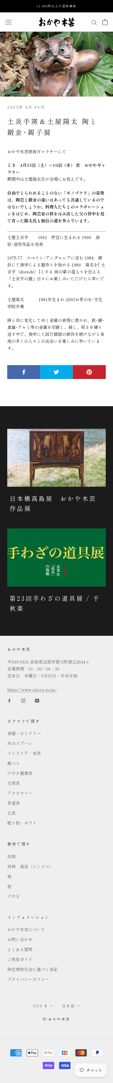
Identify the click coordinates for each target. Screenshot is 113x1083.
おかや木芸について (26, 929)
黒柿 (11, 856)
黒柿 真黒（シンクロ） (30, 866)
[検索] (94, 21)
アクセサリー (20, 793)
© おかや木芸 (56, 1018)
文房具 (13, 783)
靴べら (13, 763)
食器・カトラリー (24, 733)
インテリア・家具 (24, 753)
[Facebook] (9, 699)
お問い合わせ (20, 939)
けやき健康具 (20, 773)
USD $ (40, 1005)
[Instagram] (23, 699)
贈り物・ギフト (22, 823)
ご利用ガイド (20, 959)
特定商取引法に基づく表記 (32, 969)
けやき (13, 896)
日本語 (68, 1005)
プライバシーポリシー (28, 979)
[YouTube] (37, 699)
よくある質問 (20, 949)
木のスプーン (20, 743)
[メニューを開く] (8, 21)
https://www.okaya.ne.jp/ (32, 689)
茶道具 (13, 803)
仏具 (11, 813)
